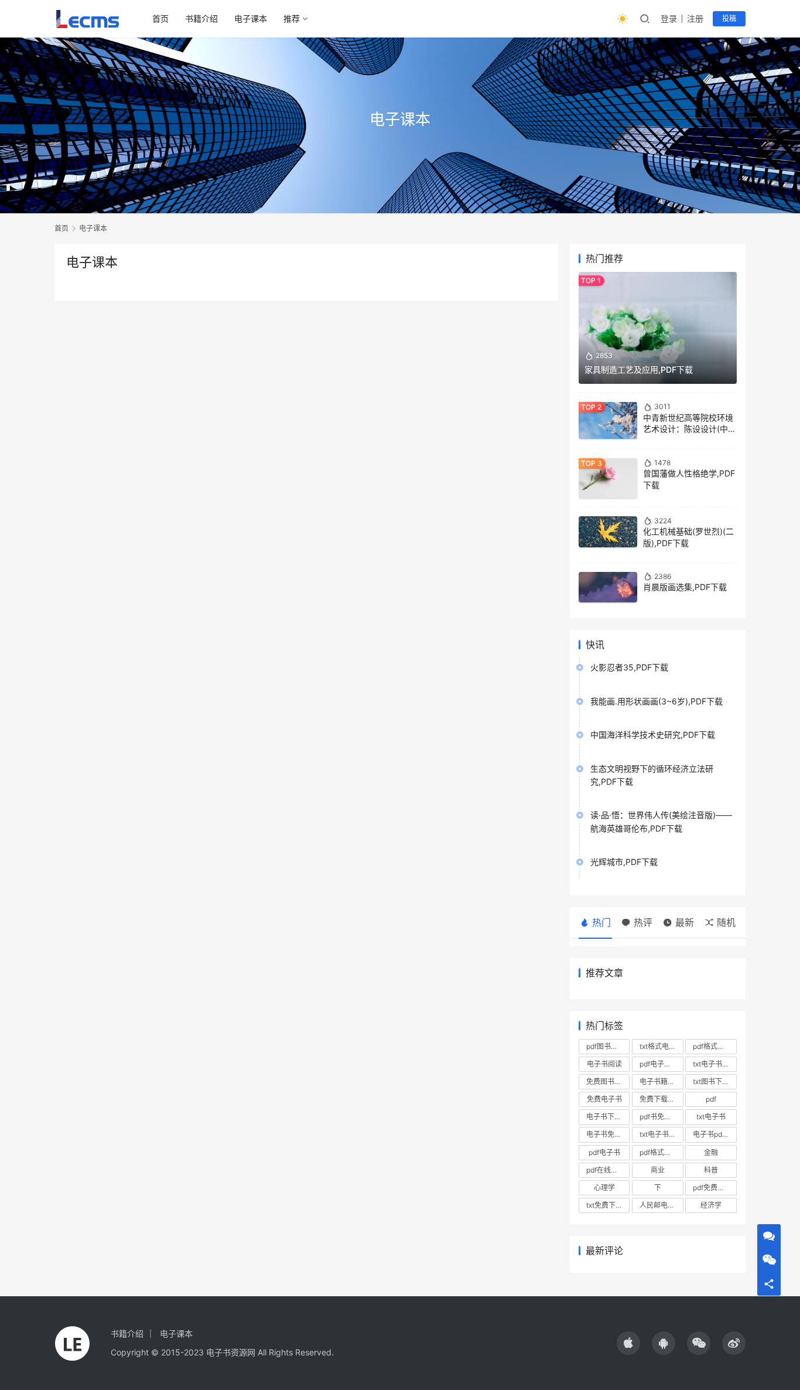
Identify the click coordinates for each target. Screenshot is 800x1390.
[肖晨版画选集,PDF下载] (608, 587)
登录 (669, 18)
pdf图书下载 (605, 1046)
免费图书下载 (607, 1081)
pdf (711, 1099)
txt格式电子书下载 (661, 1046)
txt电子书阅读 (714, 1063)
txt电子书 (711, 1116)
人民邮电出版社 (661, 1205)
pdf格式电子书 (661, 1152)
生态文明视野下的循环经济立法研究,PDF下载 (651, 775)
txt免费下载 (604, 1205)
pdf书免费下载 (661, 1116)
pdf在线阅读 (605, 1170)
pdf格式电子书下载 (714, 1046)
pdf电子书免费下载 (661, 1063)
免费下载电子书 (661, 1099)
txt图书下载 (711, 1081)
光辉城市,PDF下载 (624, 862)
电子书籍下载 (661, 1081)
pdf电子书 (604, 1152)
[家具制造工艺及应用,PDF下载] (658, 328)
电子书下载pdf (608, 1116)
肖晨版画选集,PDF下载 (685, 587)
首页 (160, 18)
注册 (695, 18)
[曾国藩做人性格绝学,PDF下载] (608, 478)
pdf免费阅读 (712, 1187)
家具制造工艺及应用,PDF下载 (638, 369)
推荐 (291, 18)
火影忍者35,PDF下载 (629, 667)
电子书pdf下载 (714, 1134)
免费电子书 (604, 1099)
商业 (658, 1170)
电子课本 (250, 18)
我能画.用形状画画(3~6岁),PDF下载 (656, 701)
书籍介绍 (201, 18)
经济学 (711, 1205)
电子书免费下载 (608, 1134)
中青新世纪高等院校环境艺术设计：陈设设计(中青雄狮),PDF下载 (689, 429)
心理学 (604, 1187)
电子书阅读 (604, 1063)
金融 (711, 1152)
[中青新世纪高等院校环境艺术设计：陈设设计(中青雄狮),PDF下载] (608, 420)
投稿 (729, 18)
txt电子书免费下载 (661, 1134)
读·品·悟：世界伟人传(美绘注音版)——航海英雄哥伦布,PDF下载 (661, 821)
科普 (711, 1170)
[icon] (628, 1343)
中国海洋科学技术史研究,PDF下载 (652, 735)
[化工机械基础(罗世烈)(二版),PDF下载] (608, 531)
